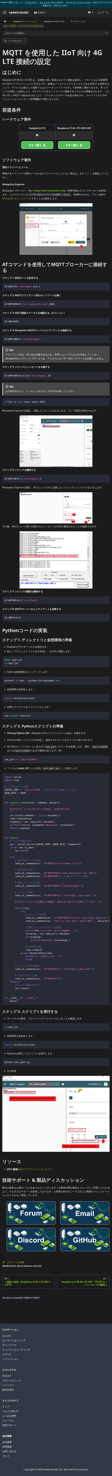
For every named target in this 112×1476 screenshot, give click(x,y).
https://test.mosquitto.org (49, 190)
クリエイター (31, 2)
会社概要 (7, 1442)
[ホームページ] (5, 21)
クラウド (7, 1354)
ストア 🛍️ (102, 12)
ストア (5, 1406)
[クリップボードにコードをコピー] (106, 286)
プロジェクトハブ (11, 1380)
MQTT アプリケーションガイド (35, 1169)
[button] (40, 12)
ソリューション (10, 1359)
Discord (6, 1375)
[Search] (107, 12)
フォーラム (8, 1420)
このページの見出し (14, 33)
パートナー (8, 1385)
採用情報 (7, 1446)
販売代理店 (8, 1389)
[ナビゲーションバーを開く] (4, 12)
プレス (5, 1456)
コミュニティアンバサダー (51, 2)
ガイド (88, 173)
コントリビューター (82, 2)
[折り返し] (100, 776)
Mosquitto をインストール (16, 198)
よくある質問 (9, 1415)
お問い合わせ (9, 1451)
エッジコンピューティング (16, 1349)
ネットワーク (9, 1345)
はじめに (7, 1335)
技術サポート (9, 1425)
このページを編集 (15, 1262)
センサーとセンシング (14, 1340)
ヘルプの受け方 (10, 1411)
